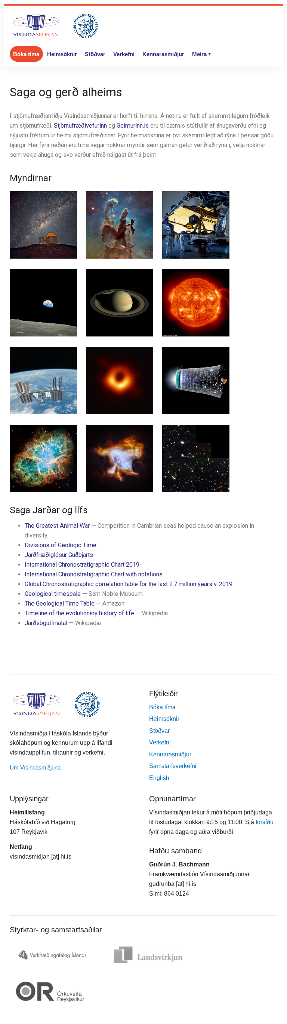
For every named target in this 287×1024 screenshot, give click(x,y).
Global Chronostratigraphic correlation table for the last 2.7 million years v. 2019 (128, 584)
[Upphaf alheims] (195, 380)
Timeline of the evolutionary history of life (79, 613)
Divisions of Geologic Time (60, 545)
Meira (199, 54)
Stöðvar (95, 54)
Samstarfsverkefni (173, 766)
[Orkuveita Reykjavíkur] (50, 992)
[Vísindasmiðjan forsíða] (55, 26)
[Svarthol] (119, 380)
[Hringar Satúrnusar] (119, 302)
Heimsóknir (62, 54)
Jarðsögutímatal (46, 623)
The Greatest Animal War (57, 525)
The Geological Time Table (60, 603)
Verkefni (124, 54)
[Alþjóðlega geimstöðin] (43, 380)
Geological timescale (53, 593)
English (159, 778)
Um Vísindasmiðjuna (35, 767)
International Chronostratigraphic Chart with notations (94, 574)
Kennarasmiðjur (163, 54)
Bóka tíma (26, 54)
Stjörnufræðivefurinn (80, 125)
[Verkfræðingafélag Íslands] (51, 954)
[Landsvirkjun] (148, 954)
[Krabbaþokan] (43, 458)
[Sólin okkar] (195, 302)
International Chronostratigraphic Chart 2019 (82, 564)
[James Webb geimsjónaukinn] (195, 225)
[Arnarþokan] (119, 225)
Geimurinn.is (133, 125)
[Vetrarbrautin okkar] (43, 225)
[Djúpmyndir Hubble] (195, 458)
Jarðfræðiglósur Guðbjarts (59, 554)
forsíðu (265, 822)
